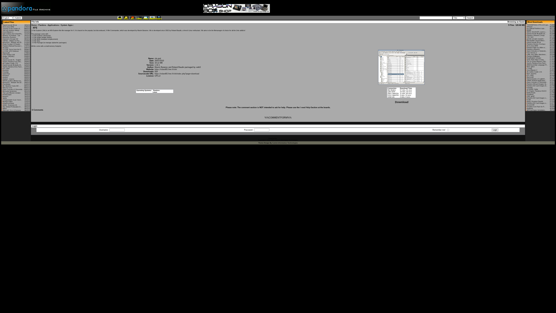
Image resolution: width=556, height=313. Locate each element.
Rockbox (6, 75)
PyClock (6, 58)
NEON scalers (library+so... (12, 81)
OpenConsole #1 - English (12, 60)
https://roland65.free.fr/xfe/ (166, 69)
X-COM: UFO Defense (11, 51)
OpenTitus (6, 74)
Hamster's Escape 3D (10, 39)
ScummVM (530, 105)
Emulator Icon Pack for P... (536, 107)
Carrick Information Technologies (285, 143)
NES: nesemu (531, 73)
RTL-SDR (6, 68)
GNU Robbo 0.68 (9, 54)
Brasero (5, 96)
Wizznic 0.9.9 (7, 88)
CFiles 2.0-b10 (282, 138)
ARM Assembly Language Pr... (537, 65)
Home (34, 25)
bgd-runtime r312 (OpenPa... (13, 34)
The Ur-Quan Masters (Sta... (537, 61)
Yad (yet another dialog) (11, 30)
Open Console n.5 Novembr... (13, 89)
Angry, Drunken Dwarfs (535, 101)
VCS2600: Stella (532, 89)
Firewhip (6, 72)
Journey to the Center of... (12, 28)
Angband (530, 108)
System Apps (67, 25)
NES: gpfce (531, 67)
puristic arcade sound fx (535, 39)
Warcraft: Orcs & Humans (12, 110)
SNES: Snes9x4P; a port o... (536, 32)
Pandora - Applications (48, 25)
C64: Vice (530, 37)
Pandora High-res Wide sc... (536, 47)
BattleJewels (531, 93)
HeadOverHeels (8, 103)
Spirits (5, 98)
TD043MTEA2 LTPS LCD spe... (538, 25)
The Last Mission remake (11, 93)
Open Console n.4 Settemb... (537, 51)
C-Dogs (529, 68)
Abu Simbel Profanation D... (12, 107)
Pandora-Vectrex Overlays (536, 44)
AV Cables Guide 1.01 (10, 63)
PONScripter (7, 94)
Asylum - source (8, 79)
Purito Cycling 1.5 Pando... (12, 44)
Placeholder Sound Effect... (536, 40)
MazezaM (6, 53)
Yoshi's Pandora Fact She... (12, 61)
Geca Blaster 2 (8, 32)
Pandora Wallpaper (533, 56)
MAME (529, 30)
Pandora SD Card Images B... (537, 86)
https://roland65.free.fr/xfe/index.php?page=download (177, 74)
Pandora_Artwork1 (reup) (536, 35)
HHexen (529, 27)
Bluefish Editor (8, 101)
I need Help (305, 107)
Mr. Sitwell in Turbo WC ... (12, 86)
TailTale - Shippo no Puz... (12, 41)
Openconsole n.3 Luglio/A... (536, 79)
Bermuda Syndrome (10, 91)
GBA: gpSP (531, 96)
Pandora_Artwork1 (533, 49)
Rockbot (6, 70)
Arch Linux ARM (8, 27)
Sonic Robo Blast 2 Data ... (536, 60)
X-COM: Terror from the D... (12, 49)
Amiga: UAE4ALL (9, 56)
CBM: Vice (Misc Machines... (537, 54)
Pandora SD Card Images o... (537, 98)
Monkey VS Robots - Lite (11, 35)
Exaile (529, 100)
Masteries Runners (9, 37)
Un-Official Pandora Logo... (536, 28)
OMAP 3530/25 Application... (536, 80)
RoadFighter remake (534, 58)
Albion (5, 108)
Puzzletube (6, 84)
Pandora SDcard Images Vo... (537, 84)
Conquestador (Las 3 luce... (12, 100)
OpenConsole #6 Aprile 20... (12, 65)
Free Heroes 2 (532, 53)
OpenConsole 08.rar (10, 25)
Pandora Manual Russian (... (13, 46)
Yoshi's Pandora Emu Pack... (13, 67)
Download (401, 102)
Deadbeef (530, 94)
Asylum (5, 77)
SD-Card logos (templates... (536, 110)
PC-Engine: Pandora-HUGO (536, 91)
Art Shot (5, 48)
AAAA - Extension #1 (10, 105)
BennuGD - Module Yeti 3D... (13, 42)
